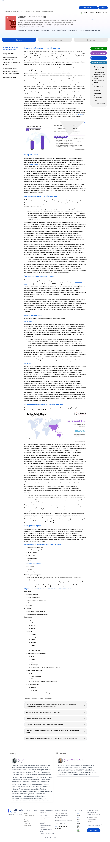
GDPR (41, 831)
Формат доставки (45, 817)
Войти (103, 7)
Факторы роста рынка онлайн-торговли (10, 58)
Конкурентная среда (9, 77)
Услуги (91, 12)
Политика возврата (45, 825)
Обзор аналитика (8, 54)
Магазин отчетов (101, 12)
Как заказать (43, 815)
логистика (80, 114)
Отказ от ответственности (47, 833)
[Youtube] (78, 831)
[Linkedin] (78, 822)
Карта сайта (27, 825)
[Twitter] (78, 827)
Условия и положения (46, 820)
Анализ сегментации (9, 68)
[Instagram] (78, 818)
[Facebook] (78, 814)
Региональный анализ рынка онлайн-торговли (11, 72)
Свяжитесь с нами (88, 7)
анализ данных (33, 164)
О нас (85, 12)
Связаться (27, 823)
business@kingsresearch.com (62, 820)
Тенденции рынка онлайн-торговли (11, 64)
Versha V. (58, 30)
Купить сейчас (98, 48)
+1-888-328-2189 (60, 823)
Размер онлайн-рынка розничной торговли (10, 48)
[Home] (9, 7)
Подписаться (93, 830)
